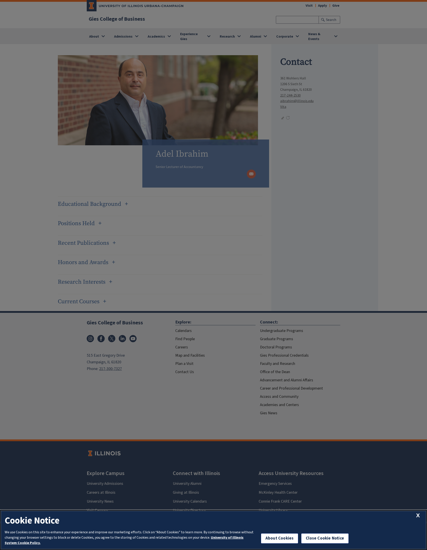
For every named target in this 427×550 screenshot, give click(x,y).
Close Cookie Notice (325, 538)
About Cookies (280, 538)
